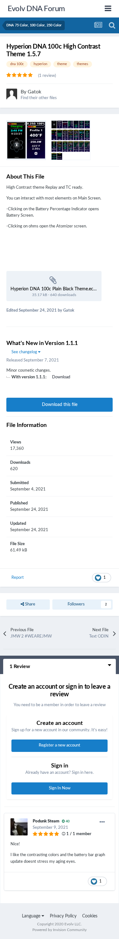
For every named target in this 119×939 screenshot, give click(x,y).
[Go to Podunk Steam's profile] (19, 826)
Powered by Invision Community (59, 930)
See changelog (24, 352)
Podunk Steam (46, 821)
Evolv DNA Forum (36, 9)
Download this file (59, 404)
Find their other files (39, 98)
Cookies (89, 916)
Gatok (34, 91)
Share (29, 604)
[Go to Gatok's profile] (11, 94)
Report (17, 578)
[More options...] (102, 822)
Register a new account (59, 745)
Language (32, 916)
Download (61, 377)
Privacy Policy (63, 916)
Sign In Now (59, 788)
